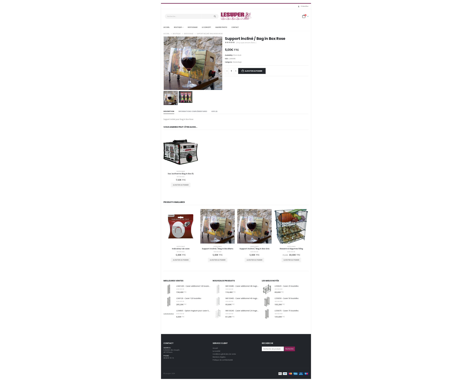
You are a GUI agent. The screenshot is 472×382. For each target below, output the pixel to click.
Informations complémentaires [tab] (192, 111)
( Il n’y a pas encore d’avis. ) (246, 42)
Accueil (166, 27)
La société (216, 351)
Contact (235, 27)
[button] (164, 63)
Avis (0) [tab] (214, 111)
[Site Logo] (236, 16)
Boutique (178, 27)
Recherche (290, 349)
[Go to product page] (180, 151)
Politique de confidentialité (223, 360)
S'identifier (305, 6)
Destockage (193, 27)
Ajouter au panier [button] (181, 185)
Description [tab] (168, 111)
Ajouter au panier (253, 71)
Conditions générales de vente (224, 354)
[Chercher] (215, 16)
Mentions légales (219, 357)
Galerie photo (221, 27)
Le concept (206, 27)
